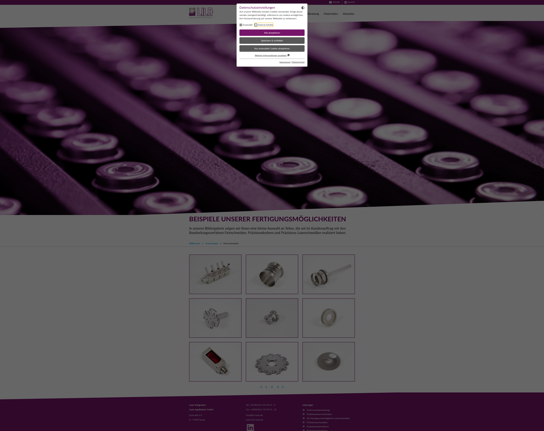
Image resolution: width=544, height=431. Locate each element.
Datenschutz (298, 62)
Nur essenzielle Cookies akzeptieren (272, 48)
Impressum (285, 62)
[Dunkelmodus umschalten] (303, 7)
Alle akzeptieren (272, 32)
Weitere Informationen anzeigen (271, 55)
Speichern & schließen (272, 40)
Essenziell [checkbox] (247, 24)
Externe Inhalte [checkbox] (265, 24)
